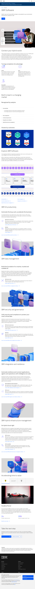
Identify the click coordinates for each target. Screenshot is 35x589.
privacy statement (14, 581)
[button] (31, 1)
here (14, 584)
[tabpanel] (17, 503)
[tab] (6, 481)
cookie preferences (16, 579)
